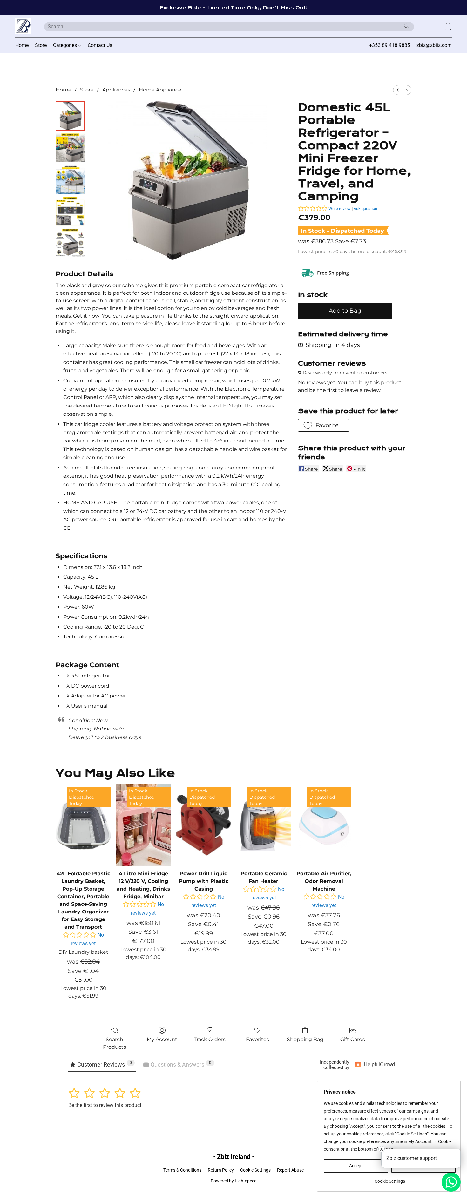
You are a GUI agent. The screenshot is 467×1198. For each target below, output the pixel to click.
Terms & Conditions (182, 1170)
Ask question (365, 208)
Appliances (116, 90)
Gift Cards (352, 1039)
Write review (339, 208)
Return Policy (221, 1170)
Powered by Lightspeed (234, 1180)
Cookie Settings (255, 1170)
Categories (65, 45)
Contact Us (100, 45)
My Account (162, 1039)
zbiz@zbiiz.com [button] (434, 45)
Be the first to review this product (104, 1105)
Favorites (257, 1039)
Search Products (114, 1043)
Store (41, 45)
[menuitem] (397, 90)
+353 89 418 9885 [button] (389, 45)
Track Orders (210, 1039)
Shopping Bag (305, 1039)
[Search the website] (406, 26)
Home (22, 45)
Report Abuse (290, 1170)
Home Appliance (160, 90)
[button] (23, 26)
